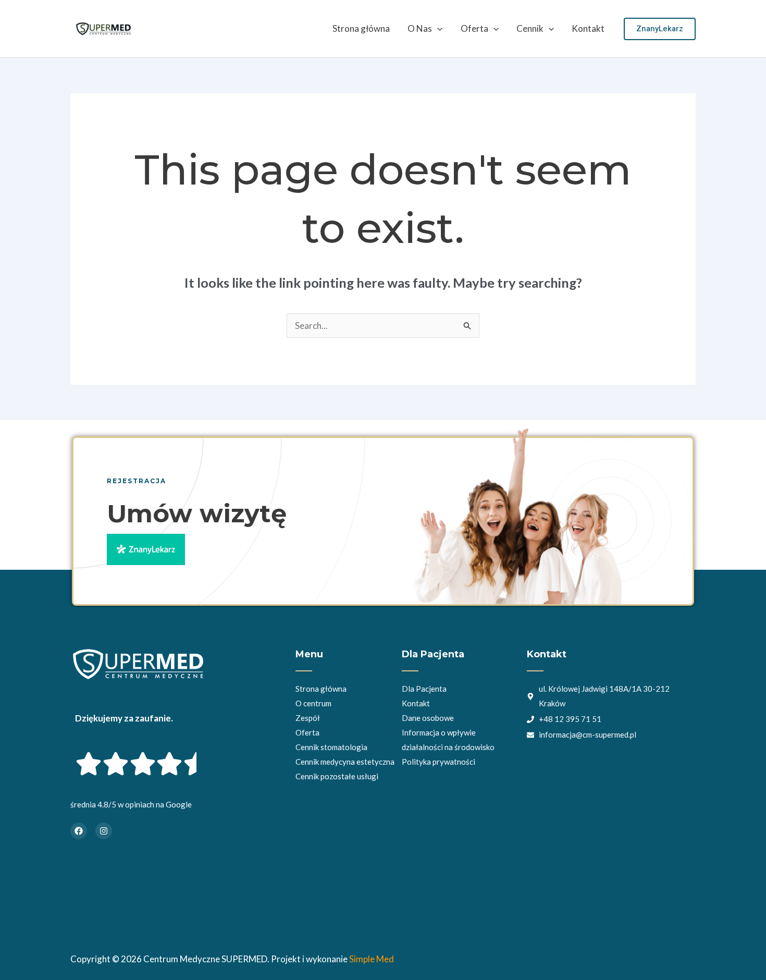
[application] (437, 28)
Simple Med (371, 958)
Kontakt (588, 28)
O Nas (419, 28)
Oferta (474, 28)
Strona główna (361, 28)
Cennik (529, 28)
